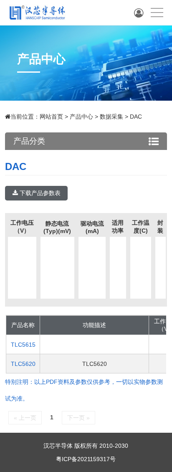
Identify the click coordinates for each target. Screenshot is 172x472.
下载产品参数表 (39, 193)
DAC (136, 116)
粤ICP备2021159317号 (86, 459)
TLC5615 (23, 344)
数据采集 (111, 116)
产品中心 (81, 116)
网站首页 (51, 116)
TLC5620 (23, 363)
